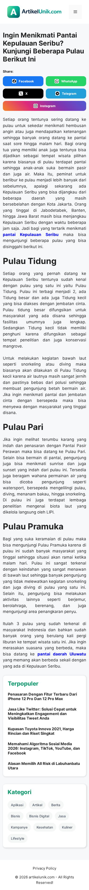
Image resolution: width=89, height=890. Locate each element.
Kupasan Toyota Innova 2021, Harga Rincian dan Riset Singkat (41, 731)
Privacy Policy (44, 868)
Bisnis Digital (39, 816)
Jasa (62, 816)
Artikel (37, 805)
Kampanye (19, 827)
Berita (55, 805)
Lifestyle (17, 838)
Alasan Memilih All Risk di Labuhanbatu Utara (44, 765)
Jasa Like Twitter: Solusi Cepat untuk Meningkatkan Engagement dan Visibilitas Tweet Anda (42, 713)
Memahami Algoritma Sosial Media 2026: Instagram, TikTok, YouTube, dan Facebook (44, 748)
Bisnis (15, 816)
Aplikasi (17, 805)
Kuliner (67, 827)
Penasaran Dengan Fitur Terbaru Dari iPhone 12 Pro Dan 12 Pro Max (42, 696)
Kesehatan (45, 827)
